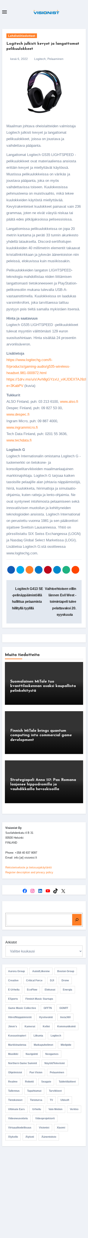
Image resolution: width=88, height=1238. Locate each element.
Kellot (46, 1026)
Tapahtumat (34, 1090)
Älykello (13, 1136)
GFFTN (48, 1008)
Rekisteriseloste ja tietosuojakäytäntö (28, 867)
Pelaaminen (55, 59)
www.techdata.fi (19, 440)
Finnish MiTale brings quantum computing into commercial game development (41, 735)
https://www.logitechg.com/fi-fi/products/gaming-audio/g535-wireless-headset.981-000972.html (38, 366)
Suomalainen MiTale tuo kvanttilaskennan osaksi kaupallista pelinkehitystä (43, 686)
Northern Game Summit (22, 1063)
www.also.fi (69, 402)
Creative (13, 980)
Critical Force (34, 980)
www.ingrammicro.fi (22, 427)
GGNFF (63, 1008)
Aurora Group (16, 971)
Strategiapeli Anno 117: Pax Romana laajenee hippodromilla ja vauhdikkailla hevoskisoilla (43, 784)
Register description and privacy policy (29, 872)
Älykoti (29, 1136)
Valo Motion (55, 1109)
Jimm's (12, 1026)
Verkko (74, 1109)
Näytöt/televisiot (54, 1063)
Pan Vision (35, 1072)
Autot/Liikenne (41, 971)
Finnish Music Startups (39, 998)
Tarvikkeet (55, 1090)
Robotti (29, 1081)
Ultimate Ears (16, 1109)
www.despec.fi (17, 414)
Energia (67, 989)
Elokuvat (50, 989)
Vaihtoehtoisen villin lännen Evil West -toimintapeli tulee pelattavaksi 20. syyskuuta (60, 601)
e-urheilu (13, 989)
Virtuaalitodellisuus (19, 1127)
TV (51, 1100)
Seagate (46, 1081)
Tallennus (14, 1090)
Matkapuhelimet (43, 1044)
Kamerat (30, 1026)
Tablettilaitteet (67, 1081)
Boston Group (65, 971)
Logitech (40, 59)
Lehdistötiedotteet (21, 35)
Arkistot (11, 942)
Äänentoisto (48, 1136)
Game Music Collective (22, 1008)
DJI (52, 980)
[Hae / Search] (77, 920)
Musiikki (13, 1054)
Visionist (44, 1127)
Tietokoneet (15, 1100)
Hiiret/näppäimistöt (20, 1017)
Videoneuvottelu (18, 1118)
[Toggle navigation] (4, 11)
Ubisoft (64, 1100)
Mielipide (66, 1044)
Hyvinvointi (46, 1017)
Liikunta (38, 1035)
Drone (65, 980)
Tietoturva (36, 1100)
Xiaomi (61, 1127)
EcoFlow (32, 989)
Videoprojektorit (45, 1118)
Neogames (52, 1054)
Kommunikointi (66, 1026)
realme (13, 1081)
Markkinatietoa (17, 1044)
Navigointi (32, 1054)
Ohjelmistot (15, 1072)
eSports (13, 998)
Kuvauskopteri (17, 1035)
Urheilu (36, 1109)
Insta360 (65, 1017)
